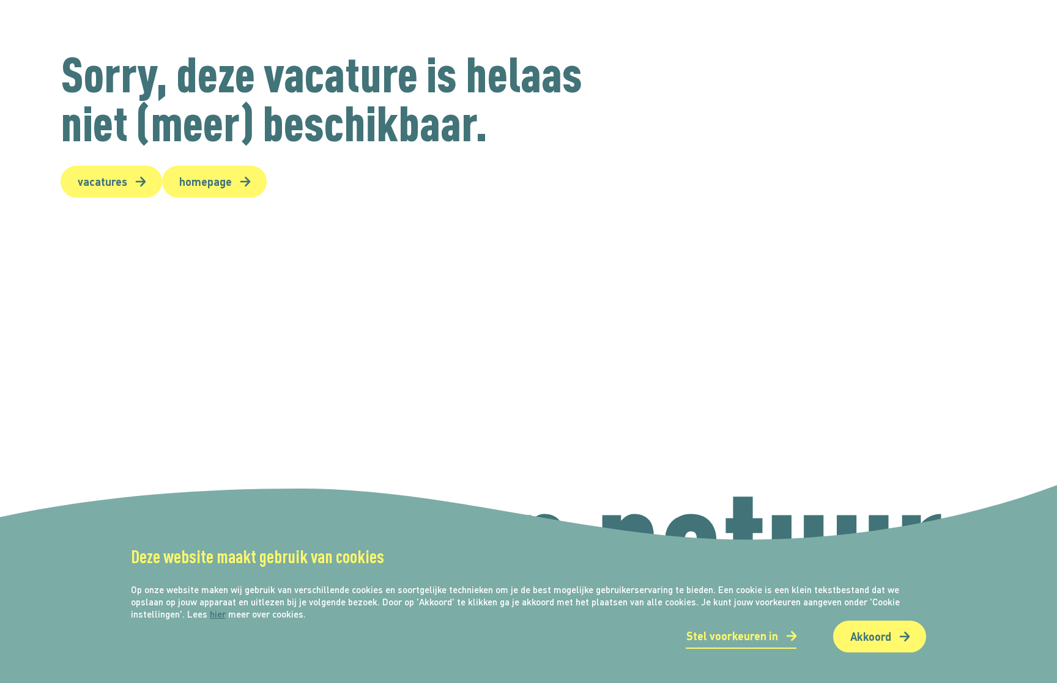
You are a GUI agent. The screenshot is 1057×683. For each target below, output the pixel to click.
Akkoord (870, 636)
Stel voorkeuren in (732, 636)
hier (218, 613)
